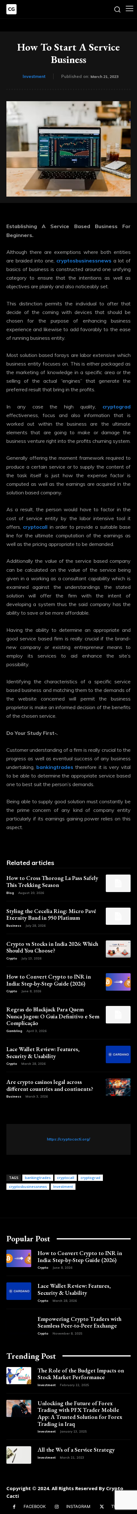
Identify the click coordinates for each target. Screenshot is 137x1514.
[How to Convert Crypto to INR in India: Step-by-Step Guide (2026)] (118, 982)
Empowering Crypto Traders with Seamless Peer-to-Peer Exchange (79, 1322)
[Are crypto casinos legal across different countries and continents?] (118, 1087)
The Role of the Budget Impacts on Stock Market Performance (81, 1374)
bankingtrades (38, 1177)
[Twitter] (101, 1506)
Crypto (11, 958)
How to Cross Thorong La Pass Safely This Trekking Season (52, 881)
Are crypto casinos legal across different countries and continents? (49, 1085)
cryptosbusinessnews (28, 1186)
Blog (10, 893)
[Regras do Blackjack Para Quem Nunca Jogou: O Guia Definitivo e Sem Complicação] (118, 1014)
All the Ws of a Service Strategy (76, 1449)
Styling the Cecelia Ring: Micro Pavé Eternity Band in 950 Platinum (51, 914)
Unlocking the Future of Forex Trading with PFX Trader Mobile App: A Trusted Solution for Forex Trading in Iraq (80, 1413)
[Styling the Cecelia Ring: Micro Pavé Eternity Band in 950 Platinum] (118, 916)
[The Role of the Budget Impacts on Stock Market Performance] (18, 1376)
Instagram (78, 1506)
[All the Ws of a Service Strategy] (18, 1455)
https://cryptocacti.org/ (68, 1139)
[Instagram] (56, 1506)
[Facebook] (14, 1506)
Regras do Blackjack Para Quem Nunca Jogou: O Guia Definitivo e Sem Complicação (52, 1016)
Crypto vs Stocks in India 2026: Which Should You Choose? (52, 947)
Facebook (35, 1506)
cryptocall (65, 1177)
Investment (34, 76)
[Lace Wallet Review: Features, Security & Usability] (118, 1054)
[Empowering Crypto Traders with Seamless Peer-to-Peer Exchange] (18, 1324)
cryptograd (90, 1177)
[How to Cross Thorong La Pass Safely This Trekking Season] (118, 883)
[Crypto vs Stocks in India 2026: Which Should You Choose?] (118, 949)
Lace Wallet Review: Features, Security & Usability (43, 1052)
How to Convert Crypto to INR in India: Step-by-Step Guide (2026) (48, 980)
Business (13, 926)
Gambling (14, 1031)
